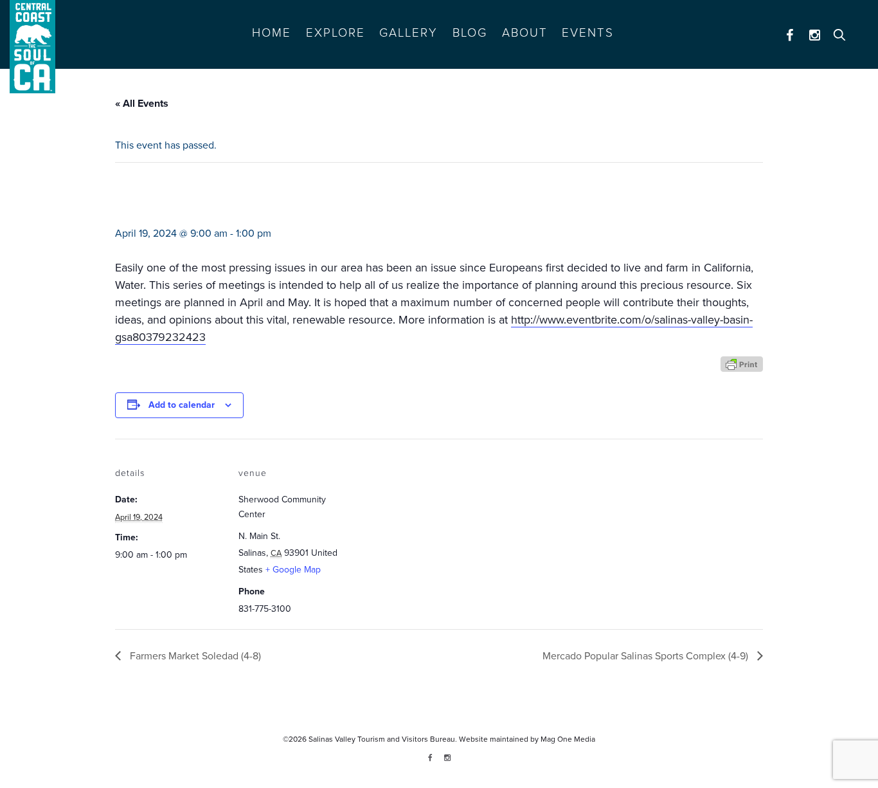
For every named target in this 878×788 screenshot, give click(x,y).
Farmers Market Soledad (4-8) (194, 656)
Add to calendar (181, 404)
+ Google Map (293, 569)
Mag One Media (568, 739)
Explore (335, 33)
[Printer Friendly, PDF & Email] (742, 363)
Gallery (408, 33)
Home (271, 33)
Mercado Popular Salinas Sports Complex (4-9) (646, 656)
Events (588, 33)
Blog (469, 33)
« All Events (141, 103)
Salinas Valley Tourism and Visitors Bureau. (382, 739)
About (525, 33)
